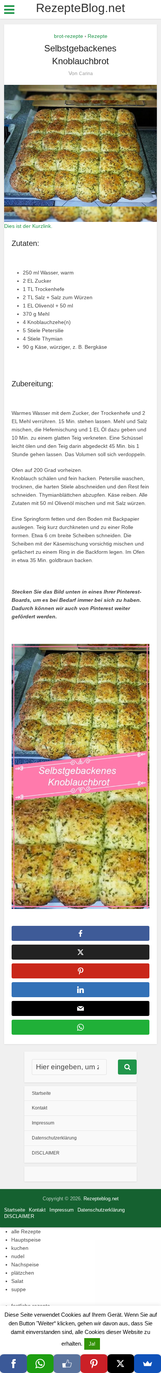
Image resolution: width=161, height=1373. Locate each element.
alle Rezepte (26, 1231)
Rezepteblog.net (101, 1198)
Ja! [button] (92, 1344)
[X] (120, 1363)
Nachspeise (25, 1264)
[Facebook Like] (67, 1363)
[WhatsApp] (40, 1363)
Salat (17, 1281)
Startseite (41, 1093)
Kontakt (39, 1108)
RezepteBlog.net (80, 8)
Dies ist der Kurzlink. (28, 226)
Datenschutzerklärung (54, 1138)
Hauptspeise (26, 1240)
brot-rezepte (68, 36)
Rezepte (97, 36)
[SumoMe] (147, 1363)
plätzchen (22, 1273)
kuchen (19, 1248)
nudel (17, 1256)
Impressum (43, 1123)
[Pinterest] (93, 1363)
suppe (18, 1289)
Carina (86, 73)
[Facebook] (13, 1363)
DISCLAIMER (46, 1153)
